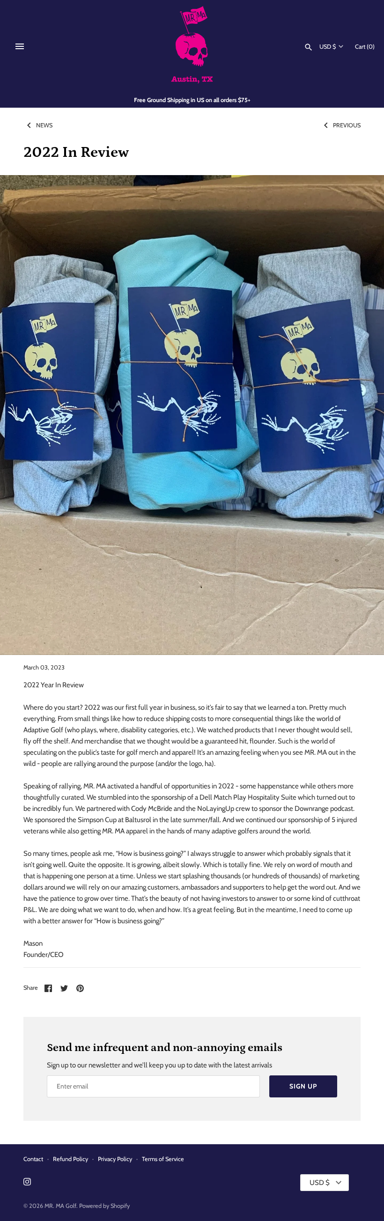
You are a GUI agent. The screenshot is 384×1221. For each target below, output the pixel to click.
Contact (33, 1158)
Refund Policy (70, 1158)
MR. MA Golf (60, 1205)
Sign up (303, 1086)
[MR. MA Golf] (192, 46)
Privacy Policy (115, 1158)
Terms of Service (163, 1158)
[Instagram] (27, 1182)
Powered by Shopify (104, 1205)
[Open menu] (19, 46)
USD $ (327, 46)
